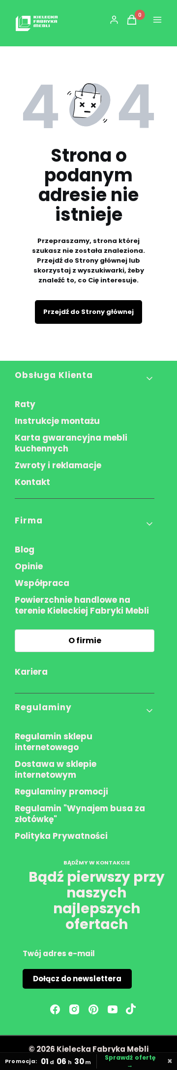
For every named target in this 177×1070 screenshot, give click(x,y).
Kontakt (32, 482)
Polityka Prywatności (61, 836)
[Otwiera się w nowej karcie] (131, 1009)
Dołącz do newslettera (77, 978)
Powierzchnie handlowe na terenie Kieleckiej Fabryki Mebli (82, 605)
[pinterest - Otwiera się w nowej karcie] (93, 1009)
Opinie (29, 566)
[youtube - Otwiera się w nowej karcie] (112, 1009)
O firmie (84, 640)
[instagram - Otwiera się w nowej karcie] (74, 1009)
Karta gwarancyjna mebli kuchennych (71, 443)
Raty (25, 404)
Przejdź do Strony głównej (88, 311)
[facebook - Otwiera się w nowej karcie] (55, 1009)
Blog (24, 549)
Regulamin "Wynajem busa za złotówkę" (80, 813)
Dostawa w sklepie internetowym (55, 769)
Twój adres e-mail (59, 953)
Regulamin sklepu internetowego (53, 741)
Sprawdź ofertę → (130, 1061)
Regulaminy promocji (61, 791)
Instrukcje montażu (57, 421)
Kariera (31, 672)
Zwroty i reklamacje (58, 465)
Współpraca (42, 583)
